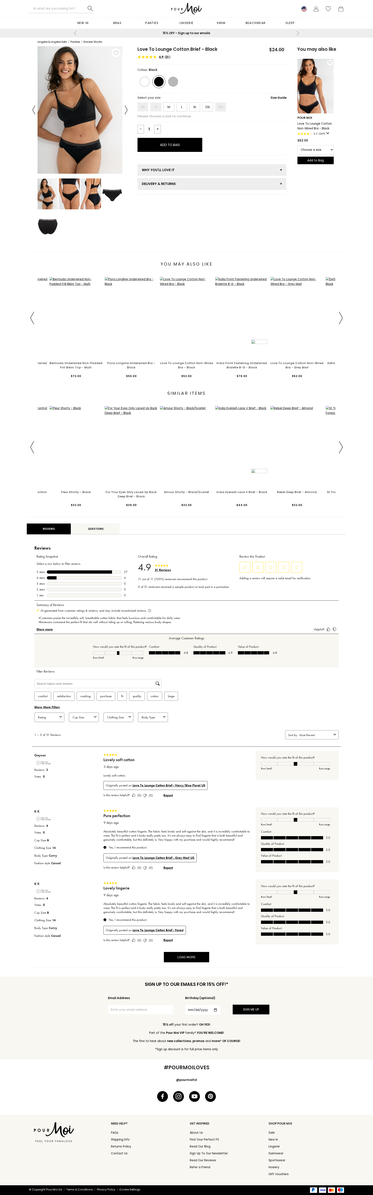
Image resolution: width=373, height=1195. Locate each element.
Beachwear (256, 23)
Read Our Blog (200, 1146)
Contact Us (119, 1153)
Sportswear (277, 1160)
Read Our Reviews (203, 1160)
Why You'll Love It (158, 170)
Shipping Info (120, 1140)
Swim (221, 23)
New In (83, 23)
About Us (196, 1133)
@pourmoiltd (186, 1080)
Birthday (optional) (200, 998)
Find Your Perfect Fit (204, 1140)
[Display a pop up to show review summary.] (328, 134)
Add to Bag (170, 145)
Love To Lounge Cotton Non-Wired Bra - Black (314, 126)
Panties (151, 23)
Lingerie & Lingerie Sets (52, 42)
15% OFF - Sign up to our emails (186, 33)
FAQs (114, 1133)
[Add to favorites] (116, 52)
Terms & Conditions (79, 1189)
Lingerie (186, 23)
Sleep (290, 23)
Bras (117, 23)
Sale (272, 1133)
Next (298, 33)
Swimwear (276, 1153)
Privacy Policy (106, 1189)
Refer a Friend (200, 1167)
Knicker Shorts (93, 42)
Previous (75, 33)
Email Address (119, 998)
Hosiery (274, 1167)
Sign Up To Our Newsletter (209, 1153)
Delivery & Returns (159, 183)
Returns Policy (121, 1146)
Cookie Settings (129, 1189)
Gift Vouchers (279, 1174)
